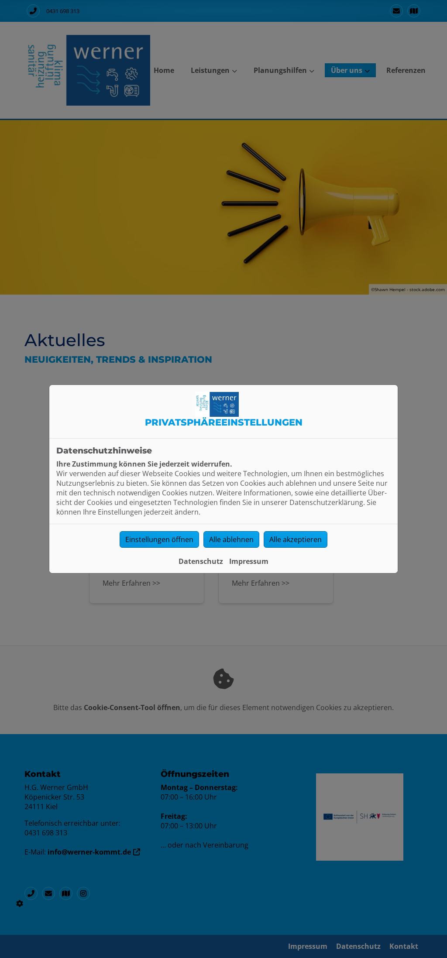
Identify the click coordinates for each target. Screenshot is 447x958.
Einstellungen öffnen (159, 539)
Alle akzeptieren (295, 539)
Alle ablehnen (231, 539)
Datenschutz (201, 561)
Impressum (248, 561)
